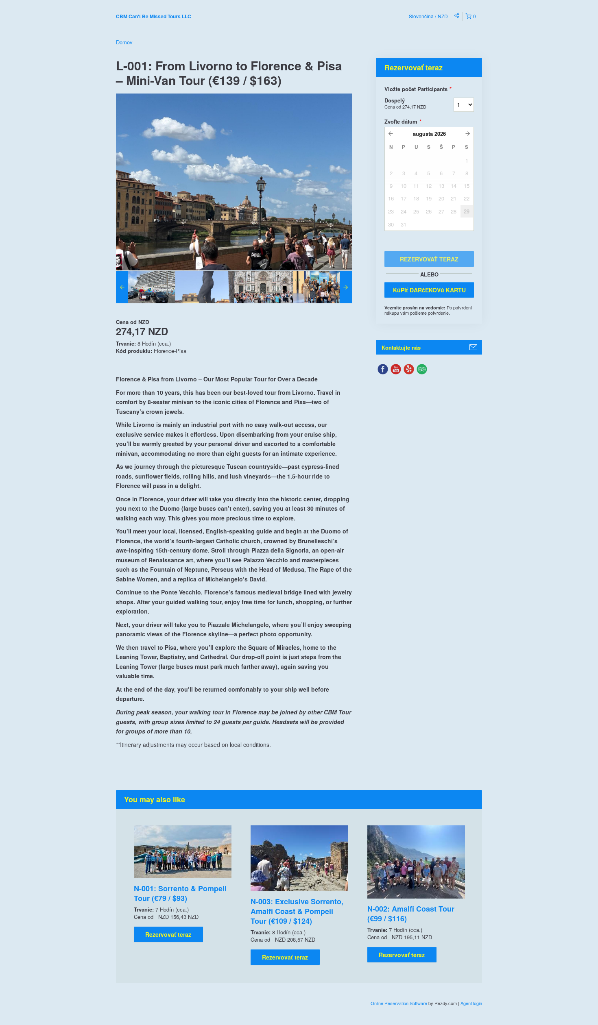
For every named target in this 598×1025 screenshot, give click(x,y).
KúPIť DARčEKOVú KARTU (429, 290)
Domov (124, 42)
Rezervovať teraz (168, 934)
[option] (145, 287)
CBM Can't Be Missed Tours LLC (153, 16)
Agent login (471, 1003)
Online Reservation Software (399, 1003)
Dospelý (405, 103)
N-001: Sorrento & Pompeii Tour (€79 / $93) (180, 893)
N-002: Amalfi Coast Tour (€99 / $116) (410, 913)
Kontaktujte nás (401, 347)
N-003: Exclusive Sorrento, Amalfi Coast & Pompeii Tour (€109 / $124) (297, 911)
